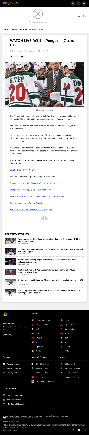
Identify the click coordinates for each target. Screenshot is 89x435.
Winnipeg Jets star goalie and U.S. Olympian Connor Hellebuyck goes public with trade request (51, 250)
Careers (12, 416)
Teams (5, 29)
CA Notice (23, 418)
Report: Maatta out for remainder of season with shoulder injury (37, 196)
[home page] (11, 3)
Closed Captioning (21, 416)
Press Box (48, 416)
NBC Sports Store (38, 416)
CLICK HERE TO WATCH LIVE (23, 170)
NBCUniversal (15, 421)
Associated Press (23, 243)
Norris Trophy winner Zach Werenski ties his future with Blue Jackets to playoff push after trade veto (49, 291)
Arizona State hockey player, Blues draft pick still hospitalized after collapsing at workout (47, 260)
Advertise (6, 416)
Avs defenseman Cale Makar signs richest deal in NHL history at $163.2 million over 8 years (49, 240)
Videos (40, 29)
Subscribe (7, 334)
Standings (23, 29)
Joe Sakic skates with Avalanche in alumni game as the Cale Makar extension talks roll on (46, 271)
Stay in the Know (9, 323)
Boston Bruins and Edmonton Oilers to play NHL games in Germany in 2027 (50, 280)
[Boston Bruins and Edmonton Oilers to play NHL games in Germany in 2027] (10, 282)
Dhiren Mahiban (17, 51)
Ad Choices (55, 416)
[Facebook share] (12, 56)
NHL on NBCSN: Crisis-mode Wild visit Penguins (31, 210)
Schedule (32, 29)
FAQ (30, 416)
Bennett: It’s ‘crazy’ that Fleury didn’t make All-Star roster (34, 183)
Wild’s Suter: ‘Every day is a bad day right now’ (30, 190)
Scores (14, 29)
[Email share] (22, 56)
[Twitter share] (17, 56)
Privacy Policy (65, 416)
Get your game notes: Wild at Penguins (27, 203)
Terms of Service (32, 418)
